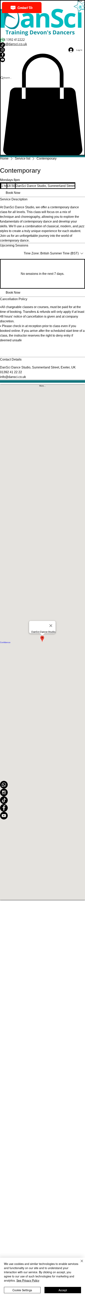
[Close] (79, 1263)
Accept (63, 1290)
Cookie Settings (22, 1290)
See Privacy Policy (27, 1280)
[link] (13, 193)
